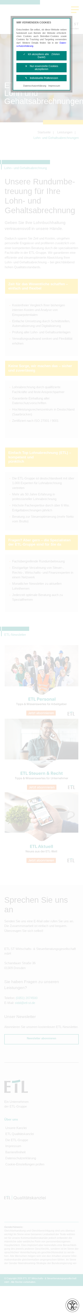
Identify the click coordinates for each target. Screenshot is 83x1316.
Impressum (54, 85)
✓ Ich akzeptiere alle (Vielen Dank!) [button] (41, 56)
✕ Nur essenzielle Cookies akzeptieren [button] (41, 68)
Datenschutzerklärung (34, 85)
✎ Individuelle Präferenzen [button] (41, 78)
